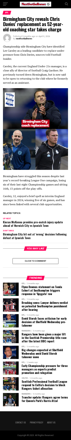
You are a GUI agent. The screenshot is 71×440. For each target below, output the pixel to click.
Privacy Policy (36, 422)
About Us (51, 422)
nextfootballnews (24, 39)
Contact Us (20, 422)
